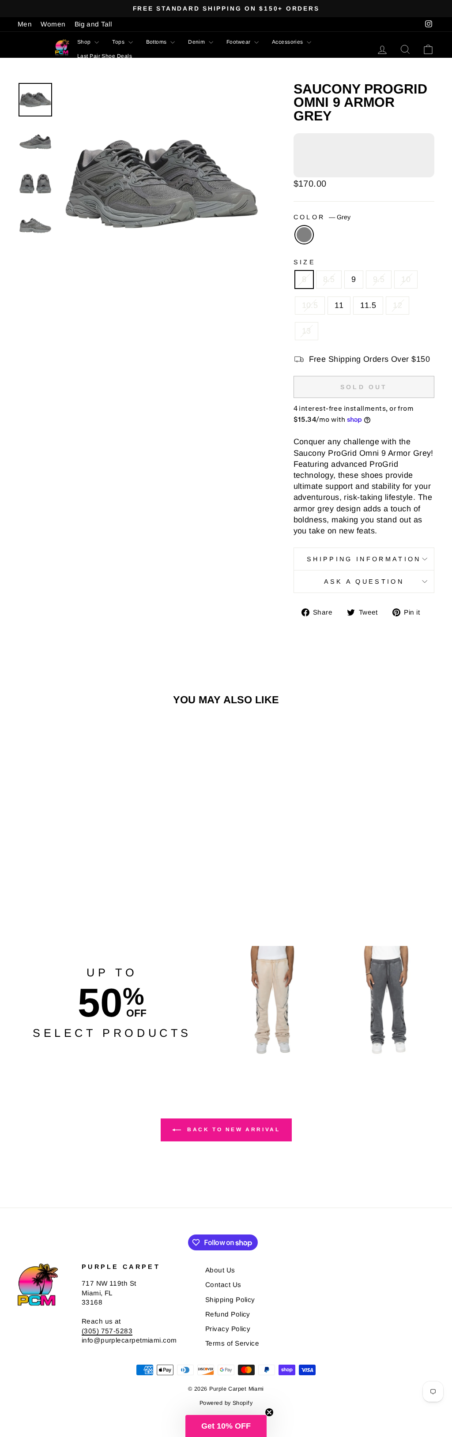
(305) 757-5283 (107, 1331)
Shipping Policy (230, 1299)
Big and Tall (93, 24)
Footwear (239, 42)
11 (339, 305)
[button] (226, 1426)
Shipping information (364, 559)
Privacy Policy (227, 1328)
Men (25, 24)
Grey (304, 235)
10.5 (310, 305)
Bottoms (157, 42)
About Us (220, 1270)
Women (53, 24)
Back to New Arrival (232, 1129)
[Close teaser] (269, 1412)
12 (397, 305)
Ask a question (364, 581)
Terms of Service (232, 1343)
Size (305, 262)
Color (322, 217)
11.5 (368, 305)
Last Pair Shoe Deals (104, 56)
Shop (84, 42)
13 (306, 330)
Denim (197, 42)
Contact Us (223, 1284)
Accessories (288, 42)
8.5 (329, 279)
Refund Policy (227, 1314)
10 (406, 279)
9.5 (378, 279)
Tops (119, 42)
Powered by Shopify (226, 1403)
